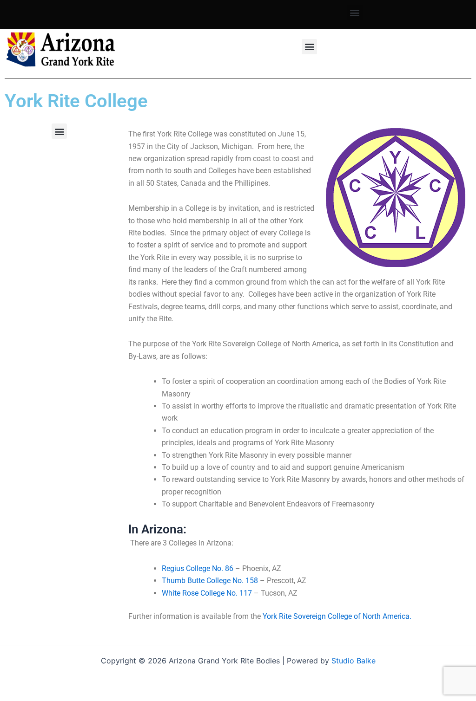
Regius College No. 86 (197, 568)
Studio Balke (353, 660)
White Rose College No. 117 (207, 593)
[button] (355, 12)
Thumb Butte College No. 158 (210, 580)
